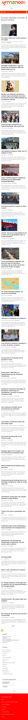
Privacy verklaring (5, 704)
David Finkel (3, 295)
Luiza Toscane (4, 128)
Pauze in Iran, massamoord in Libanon (13, 570)
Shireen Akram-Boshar (6, 378)
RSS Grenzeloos (5, 711)
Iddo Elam (3, 529)
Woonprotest (4, 642)
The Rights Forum (5, 238)
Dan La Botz (3, 588)
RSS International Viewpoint (8, 714)
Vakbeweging (5, 670)
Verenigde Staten (5, 671)
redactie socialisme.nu (13, 425)
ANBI (3, 699)
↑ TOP (14, 691)
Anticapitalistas (4, 154)
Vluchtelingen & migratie (7, 673)
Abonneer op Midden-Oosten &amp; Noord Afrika (2, 630)
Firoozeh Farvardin (5, 41)
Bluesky (3, 709)
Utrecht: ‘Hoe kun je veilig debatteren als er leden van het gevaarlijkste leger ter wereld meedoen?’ (14, 234)
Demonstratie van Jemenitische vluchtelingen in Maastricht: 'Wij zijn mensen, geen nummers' (12, 542)
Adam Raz (11, 396)
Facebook (4, 706)
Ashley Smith (11, 320)
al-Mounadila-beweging (6, 183)
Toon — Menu (3, 12)
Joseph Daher (4, 210)
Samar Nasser (4, 485)
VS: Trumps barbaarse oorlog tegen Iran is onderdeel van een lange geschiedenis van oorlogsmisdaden (14, 584)
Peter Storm (3, 571)
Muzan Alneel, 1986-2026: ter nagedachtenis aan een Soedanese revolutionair (12, 374)
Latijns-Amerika (5, 659)
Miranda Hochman (13, 41)
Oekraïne (4, 666)
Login (3, 716)
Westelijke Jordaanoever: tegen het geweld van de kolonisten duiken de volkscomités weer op (12, 67)
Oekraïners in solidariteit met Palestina (13, 318)
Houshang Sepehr (5, 410)
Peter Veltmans (4, 469)
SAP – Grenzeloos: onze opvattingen (10, 702)
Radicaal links (5, 668)
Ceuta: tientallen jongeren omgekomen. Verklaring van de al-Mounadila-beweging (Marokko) (13, 179)
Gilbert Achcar (4, 440)
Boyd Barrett (3, 268)
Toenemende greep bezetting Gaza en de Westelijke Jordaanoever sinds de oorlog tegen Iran (14, 482)
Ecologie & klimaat (6, 651)
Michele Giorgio (4, 71)
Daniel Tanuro (4, 515)
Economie (4, 653)
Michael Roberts (4, 602)
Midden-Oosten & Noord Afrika (8, 662)
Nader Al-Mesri (4, 546)
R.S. (2, 558)
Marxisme (4, 660)
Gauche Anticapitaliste (5, 347)
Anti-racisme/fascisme (6, 650)
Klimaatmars (4, 637)
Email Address (5, 682)
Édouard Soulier (4, 361)
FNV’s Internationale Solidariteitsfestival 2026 (10, 640)
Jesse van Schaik (4, 425)
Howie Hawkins (4, 500)
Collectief (3, 101)
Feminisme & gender (6, 657)
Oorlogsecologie (6, 557)
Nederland (4, 664)
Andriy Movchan (4, 320)
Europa (3, 655)
